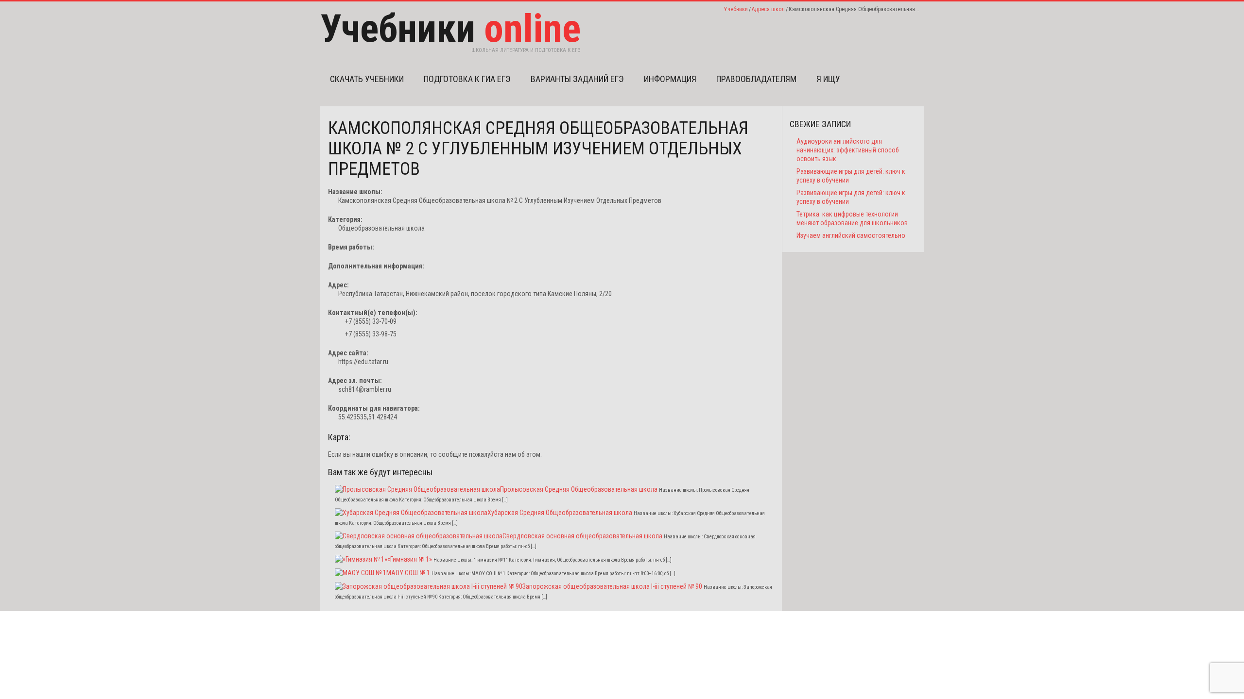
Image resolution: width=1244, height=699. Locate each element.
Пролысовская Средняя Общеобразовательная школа (578, 489)
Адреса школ (768, 9)
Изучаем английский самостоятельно (850, 235)
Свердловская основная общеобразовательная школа (582, 536)
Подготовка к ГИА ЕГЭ (467, 79)
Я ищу (828, 79)
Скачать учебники (367, 79)
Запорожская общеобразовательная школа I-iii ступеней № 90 (612, 586)
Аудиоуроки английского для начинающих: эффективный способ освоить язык (847, 150)
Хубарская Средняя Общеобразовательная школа (559, 512)
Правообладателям (756, 79)
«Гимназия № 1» (409, 559)
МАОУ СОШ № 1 (408, 573)
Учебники (736, 9)
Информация (670, 79)
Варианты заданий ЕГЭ (577, 79)
